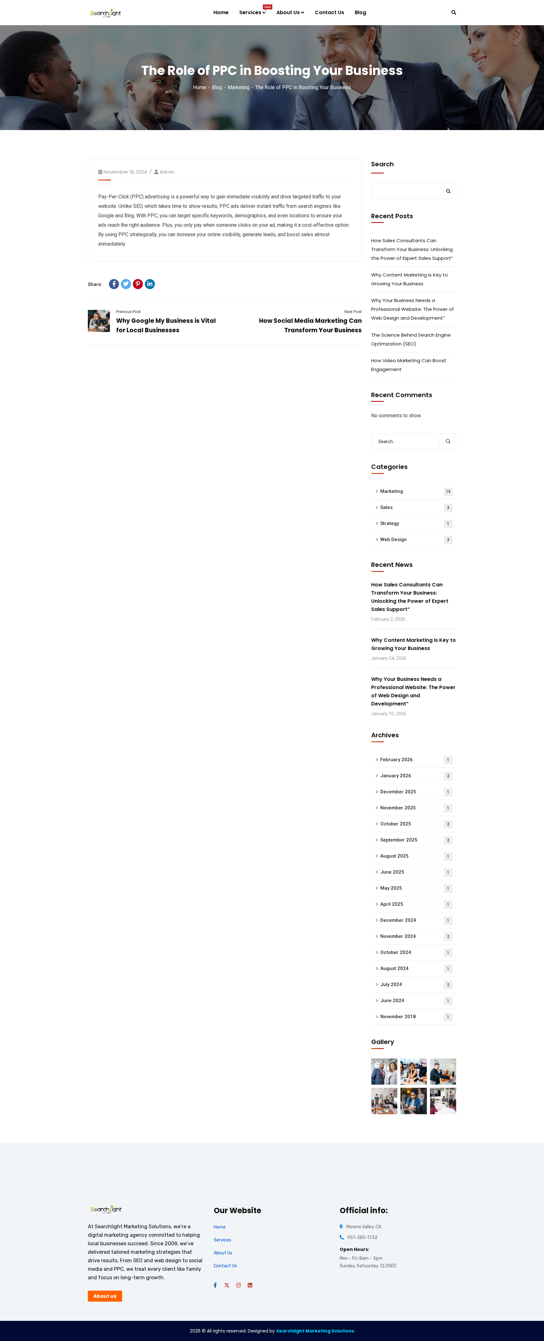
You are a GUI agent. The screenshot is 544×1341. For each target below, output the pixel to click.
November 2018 (414, 1016)
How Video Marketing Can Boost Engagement (408, 365)
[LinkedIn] (150, 284)
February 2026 (414, 759)
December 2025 (414, 792)
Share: (95, 284)
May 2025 (414, 888)
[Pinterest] (138, 284)
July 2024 (414, 984)
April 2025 (414, 904)
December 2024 (414, 920)
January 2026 (414, 776)
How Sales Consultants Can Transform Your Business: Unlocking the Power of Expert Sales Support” (412, 249)
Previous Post (128, 311)
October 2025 (414, 824)
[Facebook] (114, 284)
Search (382, 164)
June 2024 (414, 1000)
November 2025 (414, 808)
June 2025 (414, 872)
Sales (414, 507)
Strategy (414, 523)
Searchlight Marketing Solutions (315, 1331)
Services (222, 1240)
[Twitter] (126, 284)
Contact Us (225, 1266)
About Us (223, 1253)
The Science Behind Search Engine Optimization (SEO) (411, 339)
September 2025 (414, 840)
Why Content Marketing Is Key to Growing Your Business (409, 279)
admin (167, 171)
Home (199, 87)
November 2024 (414, 936)
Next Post (353, 311)
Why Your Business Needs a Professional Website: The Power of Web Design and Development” (412, 309)
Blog (217, 87)
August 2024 (414, 968)
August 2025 (414, 856)
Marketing (239, 87)
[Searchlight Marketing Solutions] (106, 12)
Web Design (414, 539)
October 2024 (414, 952)
